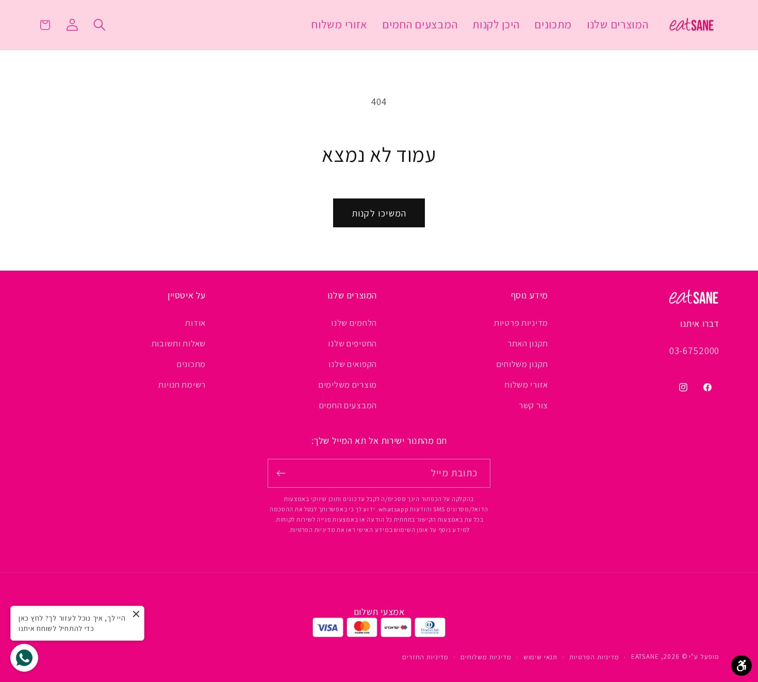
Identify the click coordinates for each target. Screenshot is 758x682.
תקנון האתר (527, 343)
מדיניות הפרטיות (594, 657)
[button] (99, 25)
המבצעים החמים (348, 405)
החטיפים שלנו (352, 343)
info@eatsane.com (677, 367)
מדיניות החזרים (425, 657)
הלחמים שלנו (354, 322)
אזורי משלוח (526, 384)
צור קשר (533, 405)
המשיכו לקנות (379, 213)
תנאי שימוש (540, 657)
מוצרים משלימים (348, 384)
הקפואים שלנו (352, 364)
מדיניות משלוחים (486, 657)
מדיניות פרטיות (521, 322)
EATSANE (645, 656)
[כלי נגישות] (741, 665)
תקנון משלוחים (522, 364)
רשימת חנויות (182, 384)
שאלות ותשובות (179, 343)
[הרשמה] (281, 473)
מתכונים (191, 364)
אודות (195, 322)
